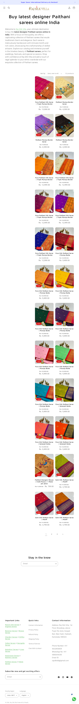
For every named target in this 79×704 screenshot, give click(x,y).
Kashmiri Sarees (11, 657)
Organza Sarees (11, 626)
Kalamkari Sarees (11, 649)
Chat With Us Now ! (35, 648)
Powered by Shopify (22, 702)
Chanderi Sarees (11, 637)
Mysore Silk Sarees (12, 625)
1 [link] (46, 534)
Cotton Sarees (10, 643)
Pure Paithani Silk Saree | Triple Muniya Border (44, 103)
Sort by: (43, 73)
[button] (4, 8)
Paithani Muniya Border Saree (64, 103)
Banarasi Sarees (11, 631)
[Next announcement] (75, 2)
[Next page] (62, 534)
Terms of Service (34, 644)
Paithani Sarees (11, 662)
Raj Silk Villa (13, 702)
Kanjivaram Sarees (12, 655)
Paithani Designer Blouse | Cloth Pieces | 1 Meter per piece (44, 481)
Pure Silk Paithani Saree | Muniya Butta (65, 254)
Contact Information (36, 625)
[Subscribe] (55, 563)
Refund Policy (33, 634)
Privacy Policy (33, 630)
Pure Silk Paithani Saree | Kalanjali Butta (65, 405)
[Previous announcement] (4, 2)
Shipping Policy (34, 639)
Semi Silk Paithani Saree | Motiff (64, 481)
